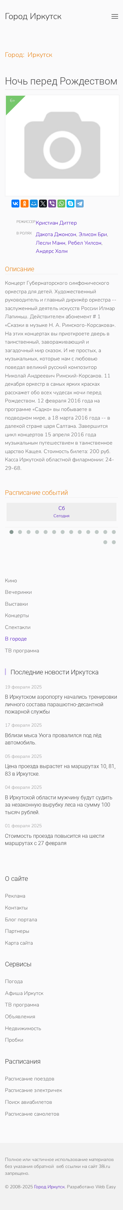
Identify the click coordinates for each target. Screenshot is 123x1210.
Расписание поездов (29, 1078)
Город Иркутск (33, 16)
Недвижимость (23, 1028)
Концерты (17, 615)
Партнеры (17, 931)
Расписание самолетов (32, 1114)
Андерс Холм (52, 251)
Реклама (15, 896)
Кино (11, 580)
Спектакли (18, 627)
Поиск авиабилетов (28, 1102)
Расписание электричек (33, 1090)
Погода (14, 981)
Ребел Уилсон (84, 243)
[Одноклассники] (25, 203)
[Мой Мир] (34, 203)
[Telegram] (80, 203)
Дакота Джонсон (56, 234)
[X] (43, 203)
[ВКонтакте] (15, 203)
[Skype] (70, 203)
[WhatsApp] (61, 203)
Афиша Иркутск (24, 993)
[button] (115, 16)
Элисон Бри (93, 234)
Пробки (14, 1040)
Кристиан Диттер (56, 223)
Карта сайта (19, 943)
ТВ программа (22, 650)
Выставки (16, 604)
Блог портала (21, 919)
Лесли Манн (50, 243)
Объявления (20, 1016)
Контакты (16, 907)
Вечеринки (18, 592)
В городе (16, 638)
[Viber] (52, 203)
